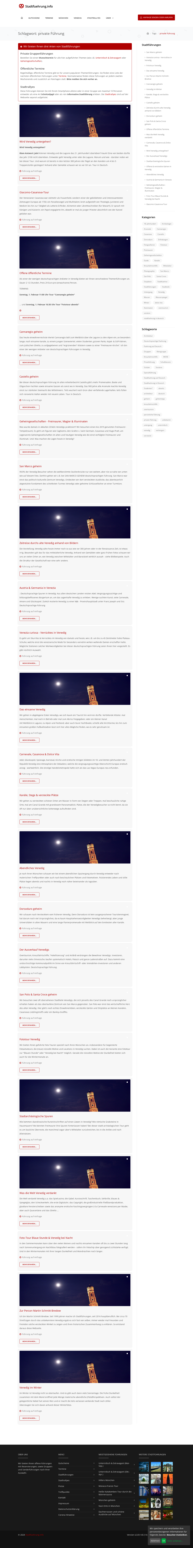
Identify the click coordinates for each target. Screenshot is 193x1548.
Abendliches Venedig (31, 868)
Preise (61, 1486)
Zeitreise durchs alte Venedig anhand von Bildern (48, 543)
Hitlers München (106, 1480)
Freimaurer (148, 250)
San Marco (164, 271)
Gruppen (147, 351)
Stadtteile (166, 287)
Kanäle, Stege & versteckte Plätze (38, 795)
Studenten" (148, 388)
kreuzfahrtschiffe (150, 404)
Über (108, 18)
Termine (49, 18)
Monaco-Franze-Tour (108, 1486)
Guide (146, 260)
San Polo (147, 276)
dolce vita (158, 302)
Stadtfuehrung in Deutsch (154, 383)
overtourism (163, 308)
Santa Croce (161, 276)
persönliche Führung (152, 414)
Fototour (164, 245)
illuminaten (148, 308)
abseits (161, 388)
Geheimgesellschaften (30, 61)
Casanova (148, 234)
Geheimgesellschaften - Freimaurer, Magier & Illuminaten (53, 421)
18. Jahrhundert (150, 224)
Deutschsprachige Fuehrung (155, 341)
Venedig (78, 18)
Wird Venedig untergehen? (35, 141)
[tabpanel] (75, 121)
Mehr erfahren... (29, 178)
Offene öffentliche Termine (35, 273)
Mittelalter (167, 266)
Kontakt (62, 1497)
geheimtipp (160, 399)
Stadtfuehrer (162, 281)
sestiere (147, 313)
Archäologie (166, 224)
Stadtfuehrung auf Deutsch (154, 378)
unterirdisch (162, 425)
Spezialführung (150, 372)
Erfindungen (163, 239)
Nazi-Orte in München (109, 1506)
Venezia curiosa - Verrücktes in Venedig (42, 632)
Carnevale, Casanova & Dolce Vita (39, 754)
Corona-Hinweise (66, 1514)
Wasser (147, 297)
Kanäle (157, 260)
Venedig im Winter (30, 1387)
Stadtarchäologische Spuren (36, 1116)
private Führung (150, 420)
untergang (148, 425)
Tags (154, 33)
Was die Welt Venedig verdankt (37, 1193)
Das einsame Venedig (32, 709)
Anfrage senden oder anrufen (158, 17)
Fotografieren (149, 245)
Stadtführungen (150, 287)
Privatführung (149, 362)
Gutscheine (34, 18)
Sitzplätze (148, 281)
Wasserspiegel (161, 297)
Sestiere (159, 367)
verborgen (160, 430)
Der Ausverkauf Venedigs (34, 949)
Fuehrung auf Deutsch (152, 346)
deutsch (161, 393)
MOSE (165, 357)
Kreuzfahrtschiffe (151, 266)
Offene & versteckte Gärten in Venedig (158, 168)
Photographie (149, 271)
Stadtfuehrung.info (34, 1534)
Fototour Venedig (29, 1039)
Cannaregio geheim (31, 331)
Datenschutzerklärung (68, 1509)
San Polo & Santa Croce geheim (38, 994)
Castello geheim (29, 376)
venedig (147, 430)
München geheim (107, 1500)
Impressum (63, 1503)
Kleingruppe (161, 351)
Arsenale (147, 229)
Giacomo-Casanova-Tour (34, 192)
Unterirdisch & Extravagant (108, 57)
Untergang (148, 292)
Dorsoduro (148, 239)
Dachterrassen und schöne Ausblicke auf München (111, 1513)
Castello (161, 234)
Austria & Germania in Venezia (37, 587)
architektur (148, 393)
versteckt (147, 436)
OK (163, 1540)
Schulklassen (166, 362)
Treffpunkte (64, 1492)
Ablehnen (155, 1540)
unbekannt (166, 420)
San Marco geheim (30, 466)
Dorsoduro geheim (30, 908)
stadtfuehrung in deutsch (154, 318)
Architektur (148, 336)
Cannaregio (161, 229)
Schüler (147, 367)
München (63, 18)
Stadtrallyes (93, 18)
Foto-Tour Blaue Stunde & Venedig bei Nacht (46, 1237)
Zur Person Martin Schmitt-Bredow (40, 1310)
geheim (147, 399)
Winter (146, 302)
